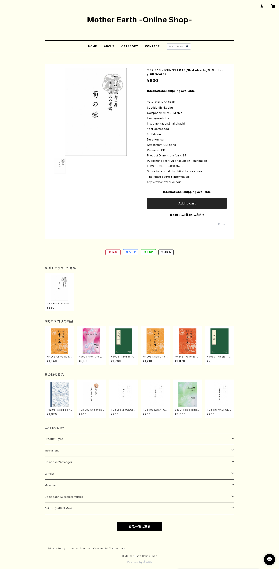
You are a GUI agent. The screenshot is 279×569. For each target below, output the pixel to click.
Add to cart (187, 203)
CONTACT (152, 46)
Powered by (135, 562)
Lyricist (49, 473)
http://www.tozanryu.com (164, 182)
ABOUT (109, 46)
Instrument (52, 450)
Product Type (54, 438)
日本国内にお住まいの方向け (187, 214)
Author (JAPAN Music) (60, 508)
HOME (92, 46)
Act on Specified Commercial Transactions (98, 548)
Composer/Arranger (58, 462)
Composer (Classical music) (64, 496)
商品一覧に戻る (139, 527)
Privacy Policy (56, 548)
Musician (51, 485)
